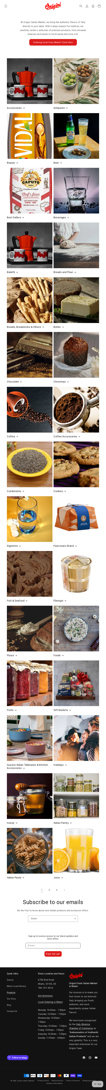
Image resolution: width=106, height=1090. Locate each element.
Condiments (14, 491)
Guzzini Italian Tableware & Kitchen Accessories (27, 766)
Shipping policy (89, 1081)
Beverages (60, 217)
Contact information (54, 1083)
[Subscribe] (75, 918)
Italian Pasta (14, 877)
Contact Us (12, 1011)
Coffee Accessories (65, 436)
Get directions (45, 995)
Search (10, 980)
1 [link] (42, 890)
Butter (57, 326)
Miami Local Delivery (16, 986)
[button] (6, 6)
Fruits (10, 710)
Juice (57, 877)
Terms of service (73, 1081)
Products (11, 992)
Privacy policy (43, 1081)
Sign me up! (53, 954)
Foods (57, 655)
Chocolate (13, 381)
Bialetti (11, 272)
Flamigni (58, 600)
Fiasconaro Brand (64, 545)
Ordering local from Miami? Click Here (53, 42)
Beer (56, 162)
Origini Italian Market (25, 1081)
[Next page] (64, 890)
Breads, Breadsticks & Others (24, 326)
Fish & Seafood (15, 600)
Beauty (11, 162)
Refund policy (57, 1081)
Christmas (60, 381)
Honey (10, 822)
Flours (10, 655)
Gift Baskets (61, 710)
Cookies (58, 491)
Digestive (12, 545)
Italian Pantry (61, 822)
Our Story (11, 999)
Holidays (59, 764)
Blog (9, 1005)
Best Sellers (14, 217)
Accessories (14, 107)
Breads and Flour (63, 272)
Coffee (11, 436)
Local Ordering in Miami (50, 1002)
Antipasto (59, 107)
